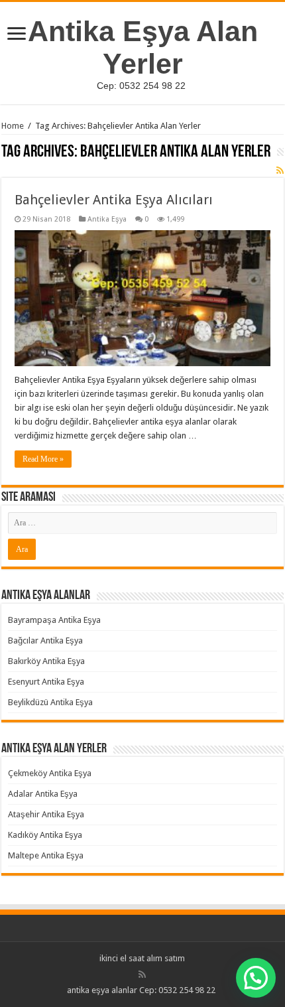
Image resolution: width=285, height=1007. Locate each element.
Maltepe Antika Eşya (46, 855)
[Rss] (142, 974)
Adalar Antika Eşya (43, 794)
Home (12, 126)
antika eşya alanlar (102, 990)
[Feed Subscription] (280, 170)
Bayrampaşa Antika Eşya (54, 620)
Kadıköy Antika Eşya (45, 835)
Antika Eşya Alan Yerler (143, 47)
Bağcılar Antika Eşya (45, 640)
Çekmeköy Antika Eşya (49, 773)
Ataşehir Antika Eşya (46, 814)
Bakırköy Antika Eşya (46, 661)
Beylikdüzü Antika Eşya (50, 702)
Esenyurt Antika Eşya (46, 682)
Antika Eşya (107, 219)
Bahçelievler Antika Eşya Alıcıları (114, 200)
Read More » (43, 459)
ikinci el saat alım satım (142, 958)
